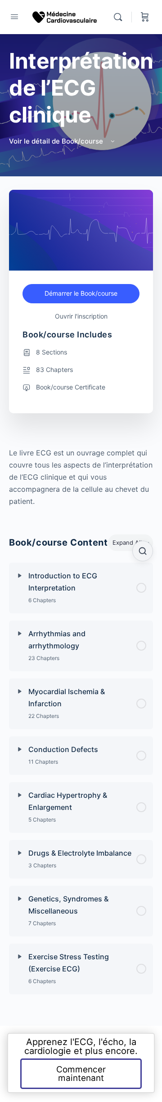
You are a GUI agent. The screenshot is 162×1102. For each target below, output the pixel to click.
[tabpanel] (81, 477)
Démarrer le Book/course (81, 293)
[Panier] (145, 17)
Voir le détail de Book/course (57, 141)
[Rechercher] (120, 17)
